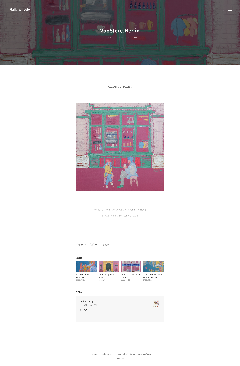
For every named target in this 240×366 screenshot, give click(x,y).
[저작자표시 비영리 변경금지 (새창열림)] (105, 245)
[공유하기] (85, 245)
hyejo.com (93, 354)
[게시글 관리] (88, 245)
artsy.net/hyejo (145, 354)
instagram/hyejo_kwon (125, 354)
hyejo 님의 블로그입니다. (89, 304)
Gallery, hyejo (20, 9)
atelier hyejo (106, 354)
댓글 (79, 292)
